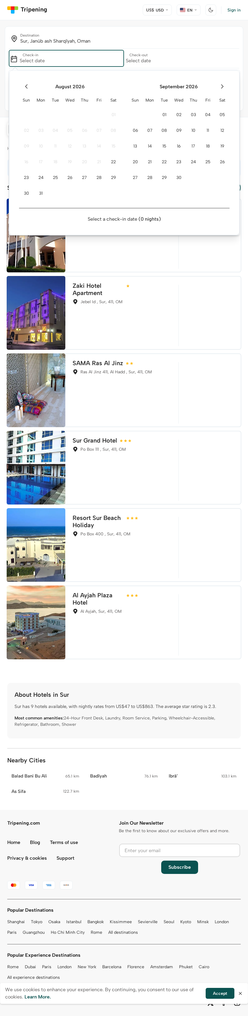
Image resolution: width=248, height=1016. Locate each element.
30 (26, 193)
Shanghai (16, 921)
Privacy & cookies (27, 858)
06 (84, 130)
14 (99, 146)
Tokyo (36, 921)
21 (99, 161)
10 (41, 146)
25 (55, 177)
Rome (96, 932)
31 (41, 193)
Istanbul (73, 921)
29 (113, 177)
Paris (12, 932)
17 (41, 161)
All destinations (123, 932)
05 (70, 130)
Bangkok (95, 921)
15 (114, 146)
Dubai (30, 966)
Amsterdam (161, 966)
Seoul (169, 921)
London (222, 921)
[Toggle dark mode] (210, 10)
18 (55, 161)
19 (70, 161)
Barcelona (111, 966)
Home (13, 842)
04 (55, 130)
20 (84, 161)
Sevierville (148, 921)
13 (84, 146)
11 (55, 146)
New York (87, 966)
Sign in (234, 10)
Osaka (54, 921)
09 (26, 146)
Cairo (204, 966)
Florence (135, 966)
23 (26, 177)
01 (114, 114)
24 (41, 177)
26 (69, 177)
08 (113, 130)
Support (65, 858)
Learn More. (37, 997)
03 (41, 130)
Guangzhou (34, 932)
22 (113, 161)
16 (26, 161)
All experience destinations (33, 977)
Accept (220, 993)
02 (26, 130)
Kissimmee (121, 921)
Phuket (186, 966)
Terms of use (64, 842)
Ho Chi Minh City (68, 932)
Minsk (203, 921)
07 (99, 130)
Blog (35, 842)
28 (99, 177)
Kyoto (185, 921)
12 (70, 146)
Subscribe (179, 867)
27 (84, 177)
